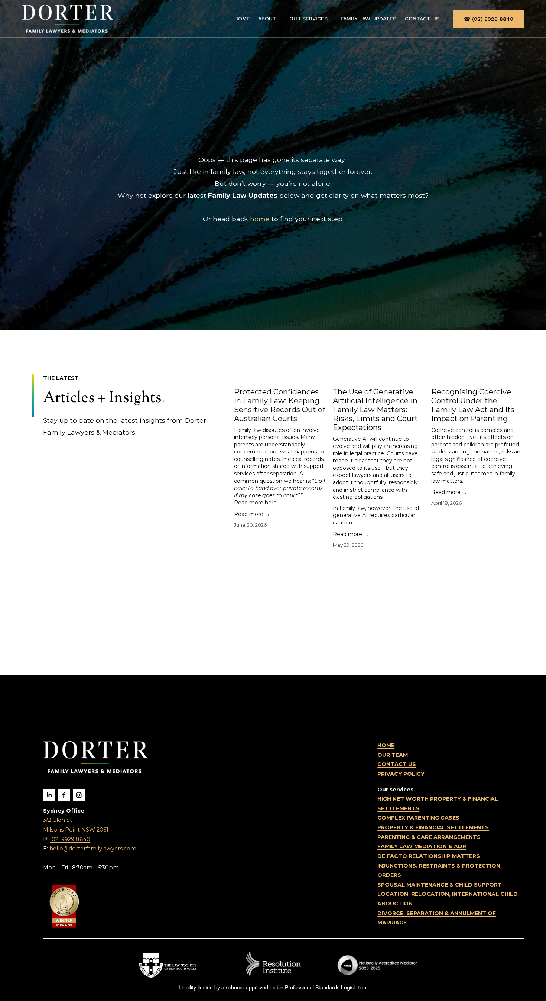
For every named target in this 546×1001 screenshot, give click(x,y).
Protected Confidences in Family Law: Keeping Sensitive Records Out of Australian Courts (279, 405)
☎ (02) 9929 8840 (488, 19)
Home (242, 19)
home (260, 219)
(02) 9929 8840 (70, 839)
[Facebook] (64, 795)
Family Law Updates (368, 19)
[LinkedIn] (49, 795)
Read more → (252, 514)
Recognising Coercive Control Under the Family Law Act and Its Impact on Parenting (472, 405)
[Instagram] (79, 795)
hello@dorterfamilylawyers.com (92, 848)
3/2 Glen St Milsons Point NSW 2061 (75, 825)
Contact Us (422, 19)
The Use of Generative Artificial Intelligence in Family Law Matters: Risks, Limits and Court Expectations (375, 409)
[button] (511, 355)
